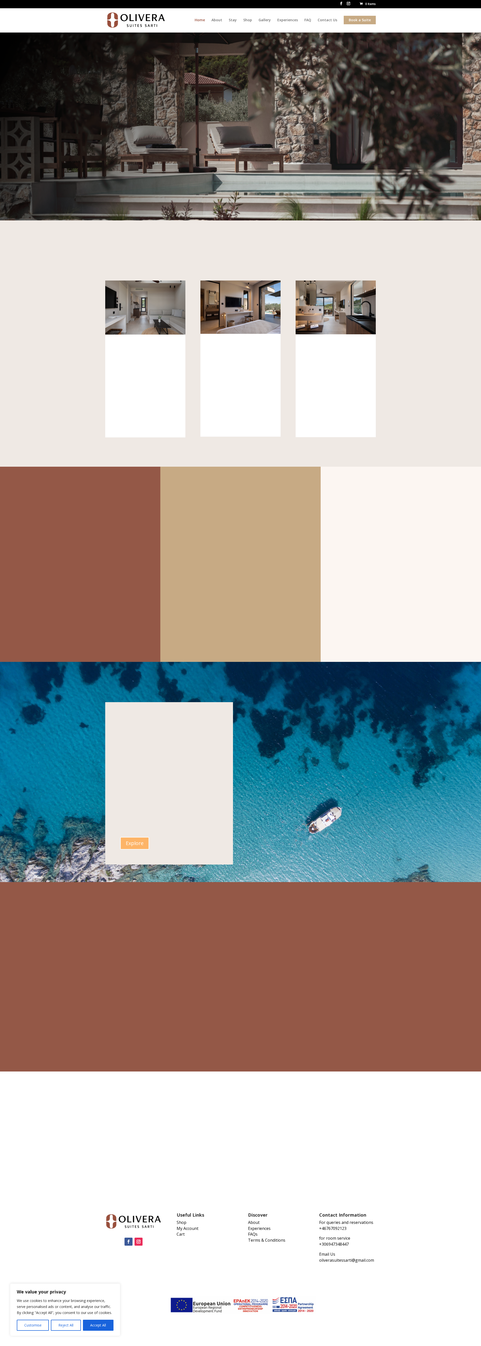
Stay (233, 20)
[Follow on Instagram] (139, 1242)
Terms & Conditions (266, 1240)
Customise (33, 1325)
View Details (145, 423)
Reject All (65, 1325)
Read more (80, 607)
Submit (320, 1035)
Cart (181, 1234)
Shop (247, 20)
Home (200, 20)
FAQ (307, 20)
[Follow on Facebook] (129, 1242)
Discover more (240, 583)
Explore (135, 843)
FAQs (253, 1234)
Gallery (265, 20)
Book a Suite (360, 20)
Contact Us (327, 20)
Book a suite (126, 159)
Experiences (287, 20)
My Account (187, 1228)
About (216, 20)
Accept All (98, 1325)
